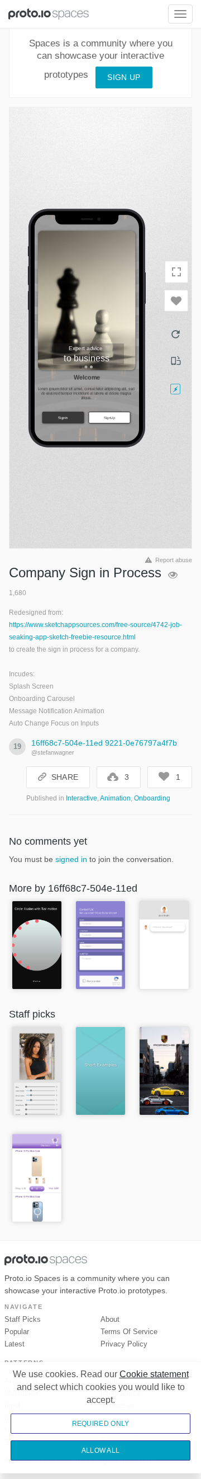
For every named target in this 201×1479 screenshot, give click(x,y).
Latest (14, 1344)
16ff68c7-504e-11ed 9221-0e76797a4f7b (104, 742)
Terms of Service (128, 1331)
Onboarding (152, 798)
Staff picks (22, 1319)
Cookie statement (154, 1374)
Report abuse (173, 560)
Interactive (81, 798)
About (109, 1319)
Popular (16, 1331)
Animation (115, 798)
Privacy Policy (123, 1344)
